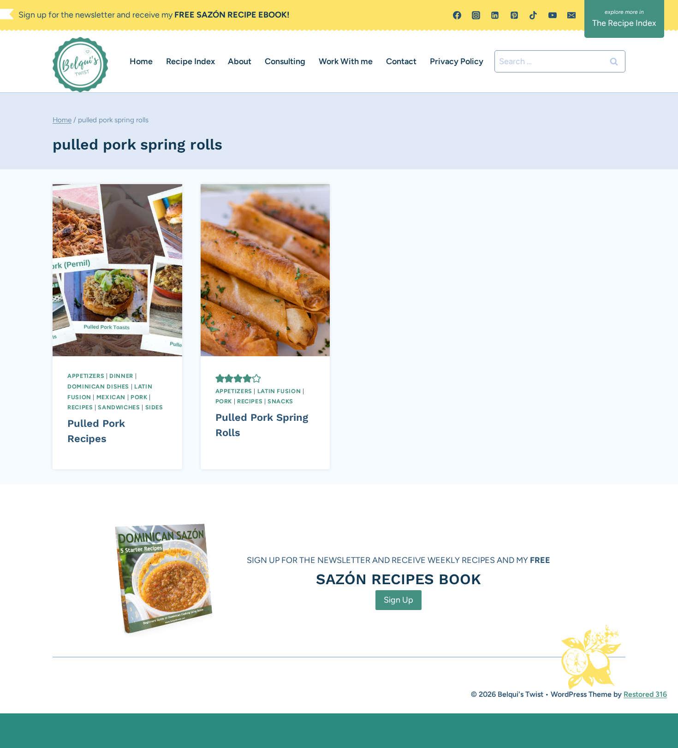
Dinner (121, 375)
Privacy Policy (456, 61)
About (239, 61)
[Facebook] (457, 15)
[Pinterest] (514, 15)
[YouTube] (552, 15)
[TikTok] (533, 15)
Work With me (346, 61)
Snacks (280, 401)
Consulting (285, 61)
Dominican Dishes (98, 386)
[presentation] (117, 270)
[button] (220, 378)
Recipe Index (190, 61)
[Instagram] (476, 15)
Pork (139, 397)
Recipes (80, 407)
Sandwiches (119, 407)
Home (141, 61)
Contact (401, 61)
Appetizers (85, 375)
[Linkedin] (495, 15)
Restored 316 (645, 694)
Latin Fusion (279, 391)
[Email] (571, 15)
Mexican (110, 397)
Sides (154, 407)
